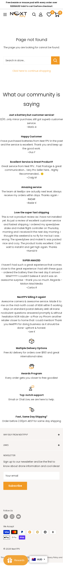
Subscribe (15, 486)
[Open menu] (5, 14)
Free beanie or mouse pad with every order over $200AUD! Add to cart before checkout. (31, 4)
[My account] (40, 14)
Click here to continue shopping (31, 71)
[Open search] (34, 14)
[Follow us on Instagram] (12, 516)
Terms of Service (29, 561)
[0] (48, 14)
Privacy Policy (52, 557)
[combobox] (27, 60)
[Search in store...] (55, 60)
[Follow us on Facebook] (5, 516)
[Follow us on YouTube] (18, 516)
